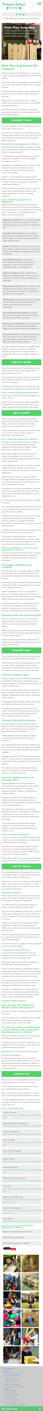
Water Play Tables (11, 1393)
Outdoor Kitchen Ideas (12, 1395)
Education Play (10, 1377)
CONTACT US (21, 1074)
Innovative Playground (12, 1380)
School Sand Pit (10, 1391)
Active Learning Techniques (14, 1386)
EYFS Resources (9, 1369)
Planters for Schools (12, 1400)
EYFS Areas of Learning (13, 1373)
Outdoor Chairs (10, 1397)
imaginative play (15, 161)
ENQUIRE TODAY (21, 120)
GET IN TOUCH (21, 866)
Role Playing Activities (12, 1375)
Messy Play (9, 1382)
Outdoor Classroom (11, 1402)
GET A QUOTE (21, 413)
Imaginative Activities (12, 1384)
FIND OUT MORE (21, 362)
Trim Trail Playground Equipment (16, 1404)
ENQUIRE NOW (21, 650)
